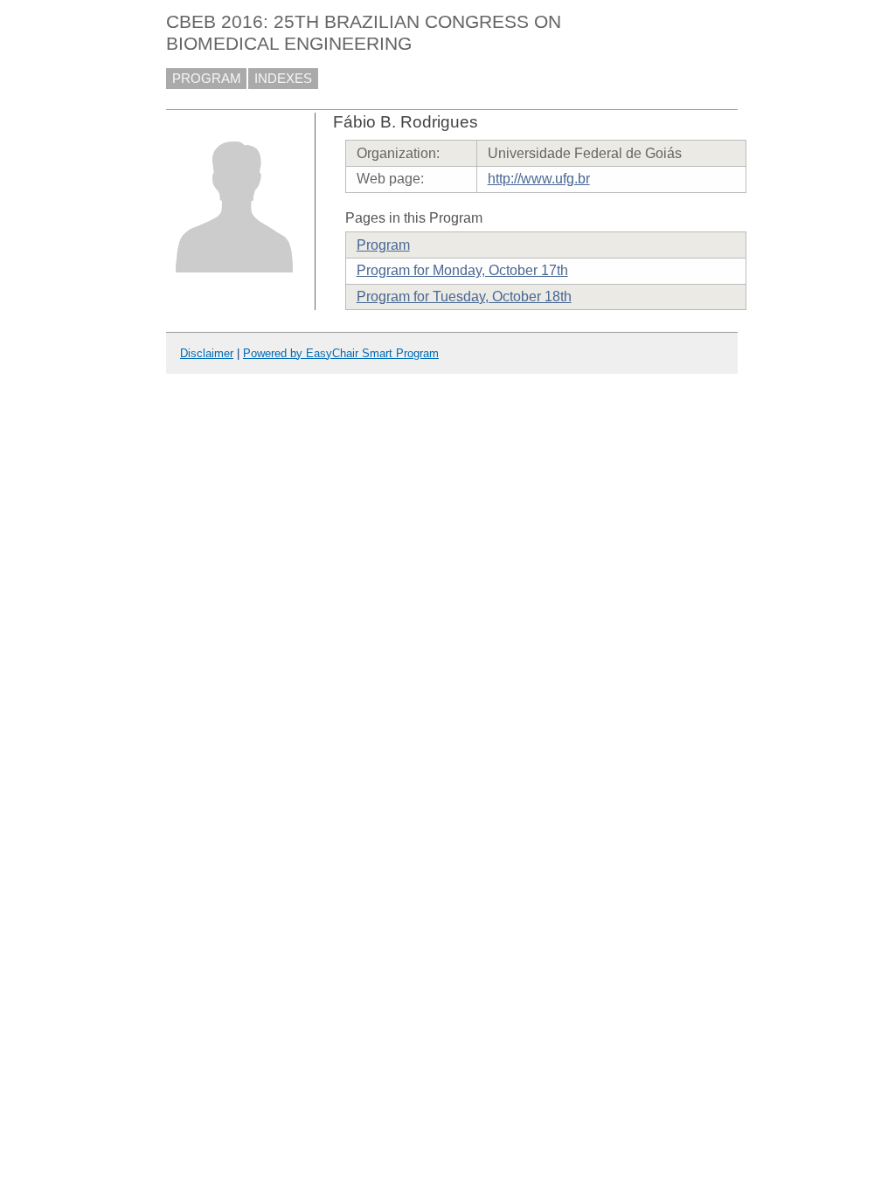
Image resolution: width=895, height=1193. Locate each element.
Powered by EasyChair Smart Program (341, 353)
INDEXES (283, 79)
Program (383, 245)
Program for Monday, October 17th (462, 270)
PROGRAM (206, 79)
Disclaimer (206, 353)
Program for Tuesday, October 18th (464, 296)
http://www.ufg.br (539, 178)
